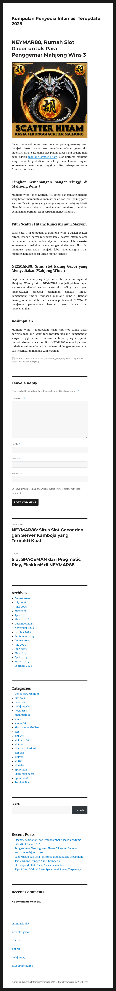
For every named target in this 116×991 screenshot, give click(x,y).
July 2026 (20, 602)
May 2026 (21, 610)
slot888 (19, 765)
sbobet (19, 719)
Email (16, 458)
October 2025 (23, 632)
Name (16, 444)
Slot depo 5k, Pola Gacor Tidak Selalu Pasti (40, 865)
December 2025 (24, 623)
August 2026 (22, 598)
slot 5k (16, 948)
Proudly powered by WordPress (73, 982)
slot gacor (20, 744)
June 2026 (21, 606)
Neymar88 (77, 358)
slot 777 (19, 735)
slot (41, 358)
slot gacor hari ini (25, 748)
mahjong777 (19, 957)
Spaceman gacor (24, 773)
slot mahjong (32, 361)
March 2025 (22, 661)
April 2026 (21, 615)
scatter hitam (18, 361)
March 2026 (22, 619)
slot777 (19, 756)
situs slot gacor (21, 932)
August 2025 (22, 640)
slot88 (18, 761)
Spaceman (21, 769)
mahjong (50, 358)
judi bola (20, 697)
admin (19, 358)
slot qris (19, 752)
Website (17, 473)
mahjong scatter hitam (42, 156)
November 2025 (24, 627)
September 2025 (24, 636)
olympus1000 (23, 714)
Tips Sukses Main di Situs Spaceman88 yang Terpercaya (48, 869)
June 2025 (21, 648)
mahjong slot (23, 706)
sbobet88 (20, 723)
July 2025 (20, 644)
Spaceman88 (22, 778)
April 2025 (21, 657)
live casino (21, 702)
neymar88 (21, 710)
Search (16, 803)
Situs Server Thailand (27, 727)
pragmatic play (20, 923)
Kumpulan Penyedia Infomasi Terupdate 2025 (33, 982)
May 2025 (20, 653)
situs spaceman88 (22, 965)
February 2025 (23, 665)
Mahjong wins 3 (64, 358)
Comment (18, 398)
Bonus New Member (27, 693)
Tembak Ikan (23, 782)
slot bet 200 (22, 740)
